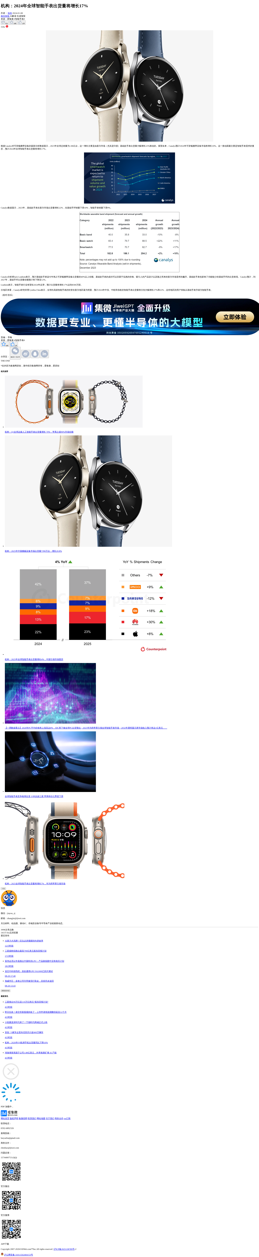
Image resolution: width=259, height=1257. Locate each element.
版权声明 (14, 1118)
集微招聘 (23, 1118)
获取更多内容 (6, 990)
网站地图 (41, 1118)
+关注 (3, 888)
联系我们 (32, 1118)
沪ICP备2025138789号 (64, 1249)
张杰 (10, 13)
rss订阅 (67, 1118)
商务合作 (59, 1118)
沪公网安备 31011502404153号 (18, 1255)
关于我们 (50, 1118)
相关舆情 (5, 16)
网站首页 (5, 1118)
